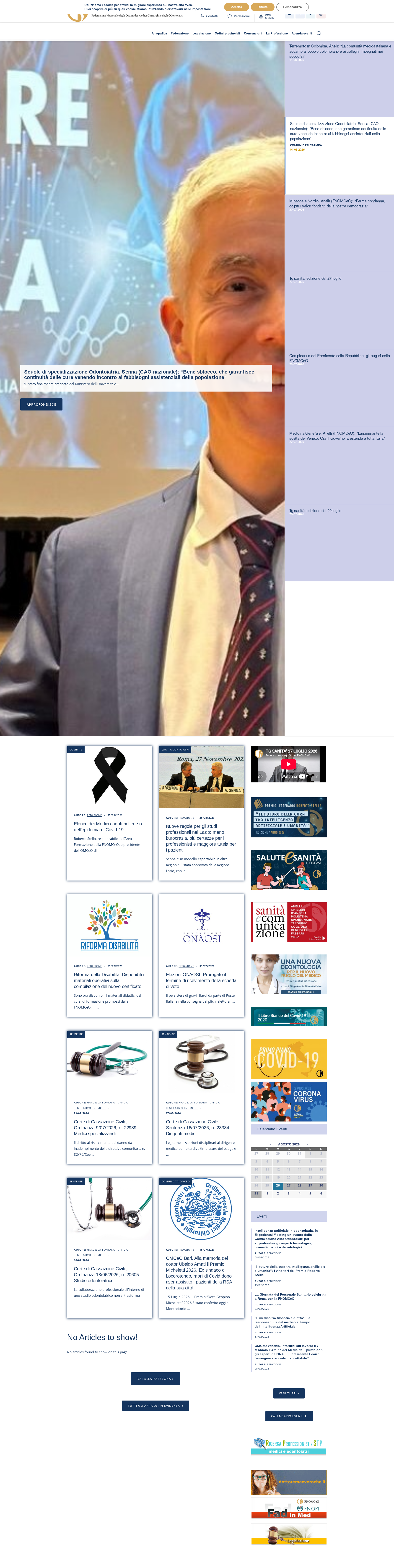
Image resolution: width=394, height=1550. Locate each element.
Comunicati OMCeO (176, 1181)
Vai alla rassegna (154, 1379)
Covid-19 (76, 749)
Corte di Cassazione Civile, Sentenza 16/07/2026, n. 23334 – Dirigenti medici (199, 1127)
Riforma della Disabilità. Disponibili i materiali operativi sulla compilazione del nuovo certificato (109, 980)
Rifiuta (263, 7)
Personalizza (292, 7)
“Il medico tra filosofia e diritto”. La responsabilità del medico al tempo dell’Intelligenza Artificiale (282, 1322)
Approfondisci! (41, 404)
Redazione (242, 16)
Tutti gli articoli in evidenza (154, 1406)
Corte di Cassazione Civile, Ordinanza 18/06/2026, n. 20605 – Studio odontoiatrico (108, 1274)
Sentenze (76, 1034)
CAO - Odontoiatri (175, 749)
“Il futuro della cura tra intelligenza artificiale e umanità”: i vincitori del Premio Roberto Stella (290, 1271)
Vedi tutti (288, 1393)
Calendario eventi (287, 1416)
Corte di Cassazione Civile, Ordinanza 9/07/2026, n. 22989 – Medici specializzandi (107, 1127)
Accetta (236, 7)
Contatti (212, 16)
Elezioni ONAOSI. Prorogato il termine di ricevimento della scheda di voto (201, 980)
